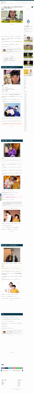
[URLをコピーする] (21, 368)
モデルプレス (19, 383)
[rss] (31, 0)
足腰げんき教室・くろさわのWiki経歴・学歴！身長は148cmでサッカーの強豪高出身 (14, 49)
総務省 (2, 384)
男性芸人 (25, 87)
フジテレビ (19, 384)
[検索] (32, 0)
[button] (3, 368)
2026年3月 (25, 100)
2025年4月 (25, 115)
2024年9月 (25, 125)
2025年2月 (25, 118)
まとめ (5, 61)
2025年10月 (25, 107)
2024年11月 (25, 122)
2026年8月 (25, 93)
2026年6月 (25, 96)
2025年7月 (25, 111)
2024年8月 (25, 126)
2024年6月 (25, 129)
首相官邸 (3, 383)
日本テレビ (19, 385)
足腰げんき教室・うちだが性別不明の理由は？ (10, 60)
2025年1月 (25, 119)
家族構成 (25, 83)
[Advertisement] (12, 29)
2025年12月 (25, 104)
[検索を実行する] (32, 7)
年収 (24, 84)
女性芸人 (25, 80)
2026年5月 (25, 97)
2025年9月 (25, 108)
